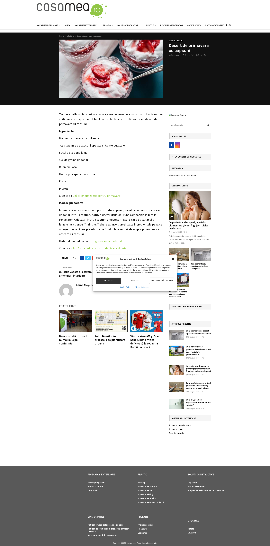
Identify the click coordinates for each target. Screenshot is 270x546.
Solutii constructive (127, 25)
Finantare (142, 529)
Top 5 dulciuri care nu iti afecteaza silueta (100, 248)
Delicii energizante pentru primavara (96, 195)
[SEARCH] (208, 125)
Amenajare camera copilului (151, 502)
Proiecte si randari (196, 486)
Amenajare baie (145, 490)
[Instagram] (230, 25)
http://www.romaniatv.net (105, 241)
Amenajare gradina (96, 483)
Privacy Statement (141, 287)
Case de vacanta (176, 433)
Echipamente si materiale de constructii (206, 490)
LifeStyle (172, 41)
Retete (179, 41)
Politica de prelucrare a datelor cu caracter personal (108, 530)
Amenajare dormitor (147, 498)
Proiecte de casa (145, 525)
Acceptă (108, 280)
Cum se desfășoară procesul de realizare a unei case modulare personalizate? (178, 292)
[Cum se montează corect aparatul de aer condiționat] (201, 254)
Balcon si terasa (95, 486)
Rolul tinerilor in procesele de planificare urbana (110, 340)
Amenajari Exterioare (85, 25)
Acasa (67, 25)
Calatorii (192, 533)
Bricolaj (141, 483)
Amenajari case (176, 429)
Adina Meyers (176, 55)
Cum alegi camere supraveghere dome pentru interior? (198, 402)
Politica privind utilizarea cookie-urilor (106, 525)
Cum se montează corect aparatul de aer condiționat (200, 266)
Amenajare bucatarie (147, 486)
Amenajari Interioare (47, 25)
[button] (173, 259)
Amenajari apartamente (180, 425)
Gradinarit (93, 490)
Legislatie (142, 533)
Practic (107, 25)
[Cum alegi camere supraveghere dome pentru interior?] (176, 404)
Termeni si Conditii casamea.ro (102, 535)
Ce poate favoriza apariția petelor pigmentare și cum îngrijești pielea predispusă (189, 225)
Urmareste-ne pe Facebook (187, 306)
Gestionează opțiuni (162, 280)
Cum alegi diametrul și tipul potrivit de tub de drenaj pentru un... (178, 266)
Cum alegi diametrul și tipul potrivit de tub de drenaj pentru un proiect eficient (198, 385)
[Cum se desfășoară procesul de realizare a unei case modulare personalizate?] (179, 280)
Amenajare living (145, 494)
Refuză (135, 280)
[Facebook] (227, 25)
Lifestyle (149, 25)
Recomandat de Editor (171, 25)
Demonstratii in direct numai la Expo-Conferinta (73, 340)
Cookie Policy (125, 287)
